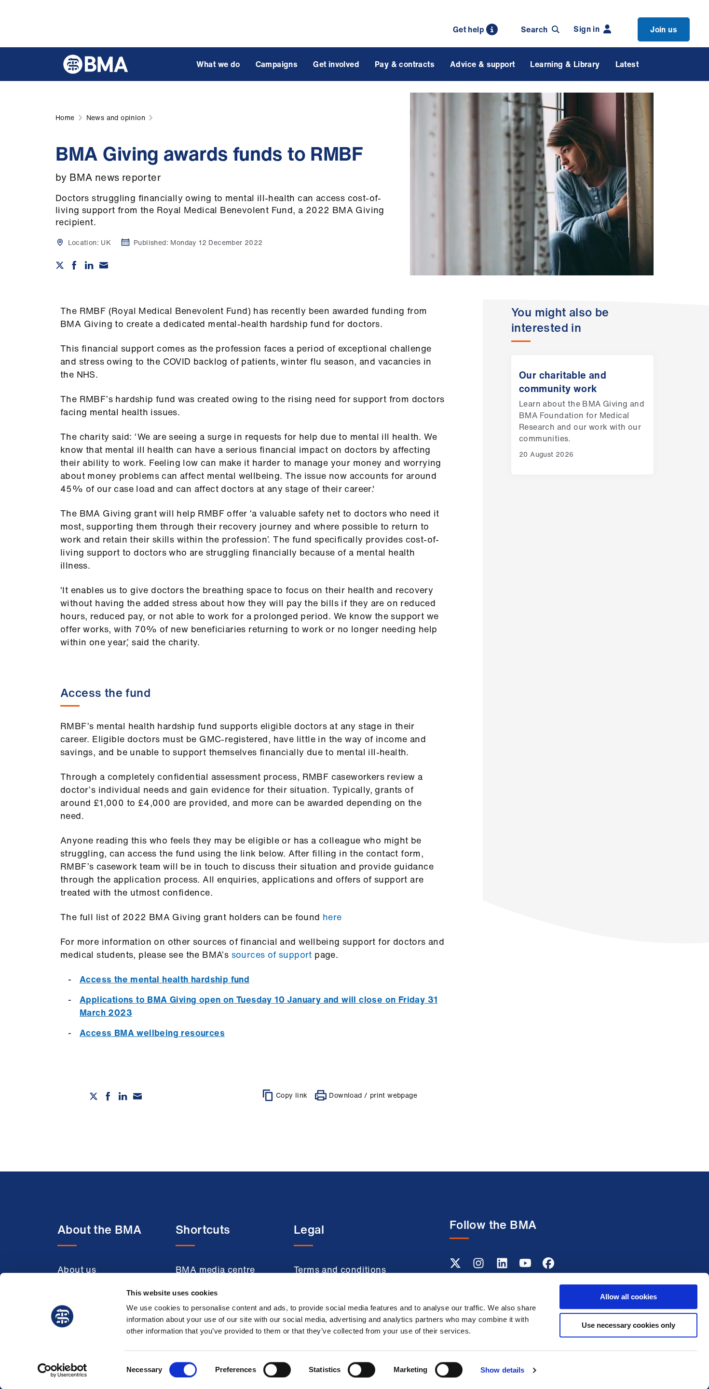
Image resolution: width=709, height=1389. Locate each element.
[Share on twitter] (59, 265)
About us (76, 1269)
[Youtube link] (526, 1266)
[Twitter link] (456, 1266)
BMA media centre (215, 1269)
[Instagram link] (479, 1266)
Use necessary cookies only (628, 1325)
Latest (627, 64)
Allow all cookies (628, 1297)
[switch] (277, 1369)
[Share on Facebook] (74, 265)
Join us (663, 29)
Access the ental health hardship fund (164, 979)
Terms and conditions (340, 1269)
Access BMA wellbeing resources (152, 1032)
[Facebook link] (548, 1266)
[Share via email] (103, 265)
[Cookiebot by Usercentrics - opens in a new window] (62, 1370)
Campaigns (277, 64)
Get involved (336, 64)
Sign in (586, 29)
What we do (218, 64)
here (332, 917)
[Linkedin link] (503, 1266)
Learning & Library (565, 64)
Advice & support (482, 64)
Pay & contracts (405, 64)
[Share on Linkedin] (89, 265)
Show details (502, 1370)
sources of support (272, 954)
